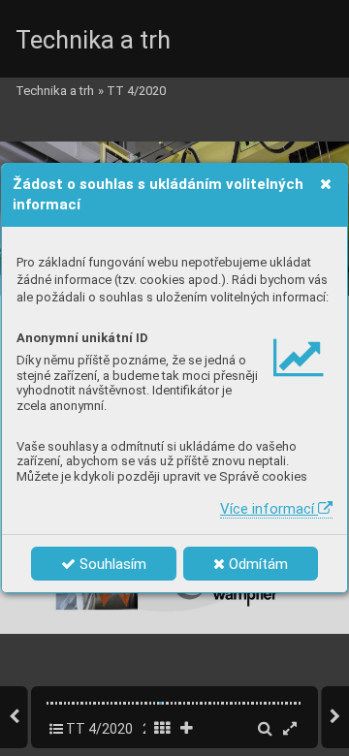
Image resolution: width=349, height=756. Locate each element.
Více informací (269, 509)
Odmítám (256, 564)
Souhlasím (111, 564)
